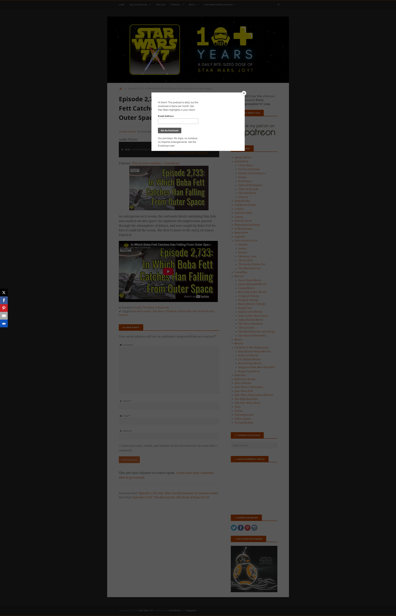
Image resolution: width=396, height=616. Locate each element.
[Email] (4, 316)
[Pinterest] (4, 308)
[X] (4, 292)
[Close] (244, 93)
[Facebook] (4, 300)
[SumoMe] (4, 323)
